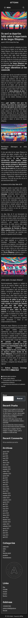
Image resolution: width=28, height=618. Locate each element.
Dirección (5, 611)
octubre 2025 (6, 471)
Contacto (5, 594)
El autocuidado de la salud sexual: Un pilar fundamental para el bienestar (11, 381)
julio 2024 (5, 504)
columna (5, 378)
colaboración (6, 547)
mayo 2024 (5, 509)
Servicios (5, 592)
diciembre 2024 (6, 493)
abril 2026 (5, 460)
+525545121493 (7, 606)
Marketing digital (7, 376)
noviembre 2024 (7, 495)
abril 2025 (5, 484)
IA (12, 248)
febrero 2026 (6, 463)
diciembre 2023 (6, 520)
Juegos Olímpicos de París (17, 91)
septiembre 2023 (7, 526)
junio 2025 (5, 480)
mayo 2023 (5, 535)
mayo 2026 (5, 458)
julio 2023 (5, 531)
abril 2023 (5, 537)
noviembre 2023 (7, 522)
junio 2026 (5, 456)
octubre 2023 (6, 524)
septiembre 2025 (7, 474)
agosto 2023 (6, 528)
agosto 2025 (6, 476)
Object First (15, 370)
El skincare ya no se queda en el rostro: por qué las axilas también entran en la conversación (14, 410)
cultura (4, 549)
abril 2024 (5, 511)
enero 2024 (5, 517)
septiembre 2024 (7, 500)
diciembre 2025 (6, 467)
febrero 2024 (6, 515)
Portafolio (5, 589)
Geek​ (4, 551)
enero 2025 (5, 491)
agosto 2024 (6, 502)
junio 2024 (5, 506)
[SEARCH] (23, 7)
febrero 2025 (6, 489)
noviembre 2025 (7, 469)
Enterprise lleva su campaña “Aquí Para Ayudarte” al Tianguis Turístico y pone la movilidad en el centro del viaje (12, 430)
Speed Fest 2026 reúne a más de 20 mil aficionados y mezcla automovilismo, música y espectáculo (13, 421)
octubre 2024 (6, 498)
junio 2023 (5, 533)
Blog (4, 587)
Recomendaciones (7, 558)
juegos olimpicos (11, 378)
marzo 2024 (6, 513)
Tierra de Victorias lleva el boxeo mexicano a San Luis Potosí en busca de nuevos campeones (14, 426)
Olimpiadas (4, 194)
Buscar (5, 395)
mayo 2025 (5, 482)
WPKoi (21, 616)
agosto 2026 (6, 452)
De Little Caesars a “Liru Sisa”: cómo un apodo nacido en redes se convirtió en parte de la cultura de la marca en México (13, 415)
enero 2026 (5, 465)
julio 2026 (5, 454)
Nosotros (5, 596)
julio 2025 (5, 478)
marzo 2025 (6, 487)
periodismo (13, 376)
